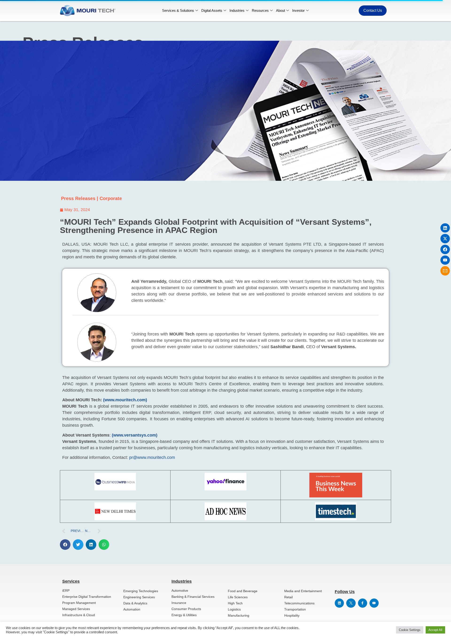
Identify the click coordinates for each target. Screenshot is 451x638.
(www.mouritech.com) (125, 400)
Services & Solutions (178, 10)
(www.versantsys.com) (134, 435)
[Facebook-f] (362, 603)
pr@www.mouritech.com (152, 457)
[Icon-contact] (445, 271)
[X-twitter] (445, 238)
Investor (298, 10)
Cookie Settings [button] (409, 630)
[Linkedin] (445, 228)
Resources (260, 10)
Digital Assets (211, 10)
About (280, 10)
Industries (237, 10)
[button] (65, 544)
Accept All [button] (435, 630)
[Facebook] (445, 249)
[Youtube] (445, 260)
